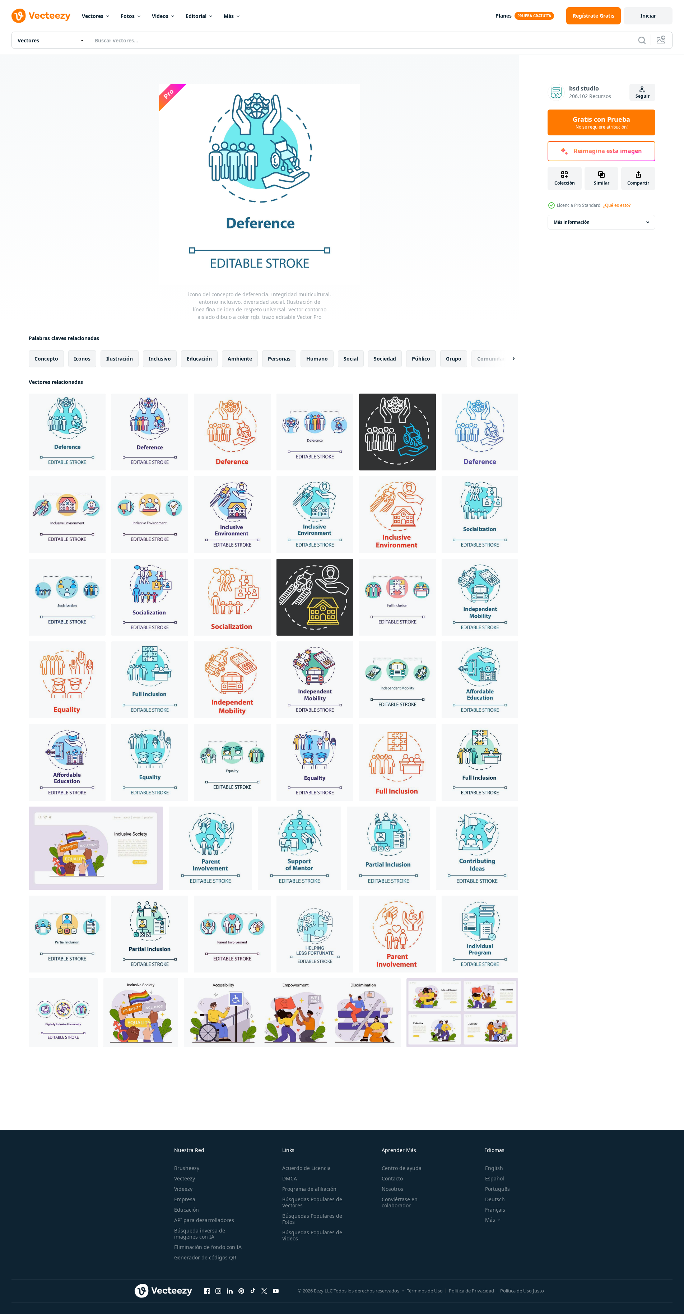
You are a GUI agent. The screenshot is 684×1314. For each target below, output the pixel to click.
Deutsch (495, 1199)
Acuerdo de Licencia (306, 1168)
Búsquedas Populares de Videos (312, 1235)
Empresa (184, 1199)
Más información (572, 222)
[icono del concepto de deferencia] (480, 432)
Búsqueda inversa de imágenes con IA (199, 1233)
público (421, 358)
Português (497, 1188)
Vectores (92, 16)
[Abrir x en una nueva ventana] (264, 1291)
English (494, 1168)
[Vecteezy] (40, 16)
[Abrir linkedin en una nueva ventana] (230, 1291)
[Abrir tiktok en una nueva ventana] (253, 1291)
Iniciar (648, 15)
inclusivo (160, 358)
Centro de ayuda (402, 1168)
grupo (453, 358)
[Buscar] (642, 40)
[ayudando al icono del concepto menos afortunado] (314, 934)
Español (494, 1178)
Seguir (643, 96)
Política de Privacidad (471, 1290)
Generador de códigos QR (205, 1257)
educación (199, 358)
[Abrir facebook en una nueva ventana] (207, 1291)
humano (317, 358)
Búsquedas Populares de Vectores (312, 1202)
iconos (82, 358)
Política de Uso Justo (522, 1290)
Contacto (392, 1178)
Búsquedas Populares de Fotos (312, 1218)
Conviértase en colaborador (400, 1202)
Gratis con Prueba (601, 122)
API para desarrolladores (204, 1220)
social (351, 358)
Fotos (128, 16)
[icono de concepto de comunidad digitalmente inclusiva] (63, 1012)
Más (229, 16)
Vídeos (160, 16)
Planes (503, 15)
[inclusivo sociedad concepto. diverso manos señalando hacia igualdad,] (96, 848)
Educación (186, 1209)
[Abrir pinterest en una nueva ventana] (241, 1291)
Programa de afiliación (309, 1188)
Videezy (183, 1188)
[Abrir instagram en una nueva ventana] (218, 1291)
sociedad (385, 358)
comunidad (491, 358)
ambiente (240, 358)
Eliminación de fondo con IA (208, 1247)
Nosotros (392, 1188)
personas (279, 358)
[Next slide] (507, 358)
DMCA (289, 1178)
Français (495, 1209)
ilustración (119, 358)
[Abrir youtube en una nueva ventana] (276, 1291)
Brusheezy (186, 1168)
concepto (46, 358)
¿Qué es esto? (617, 205)
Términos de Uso (425, 1290)
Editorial (196, 16)
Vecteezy (184, 1178)
